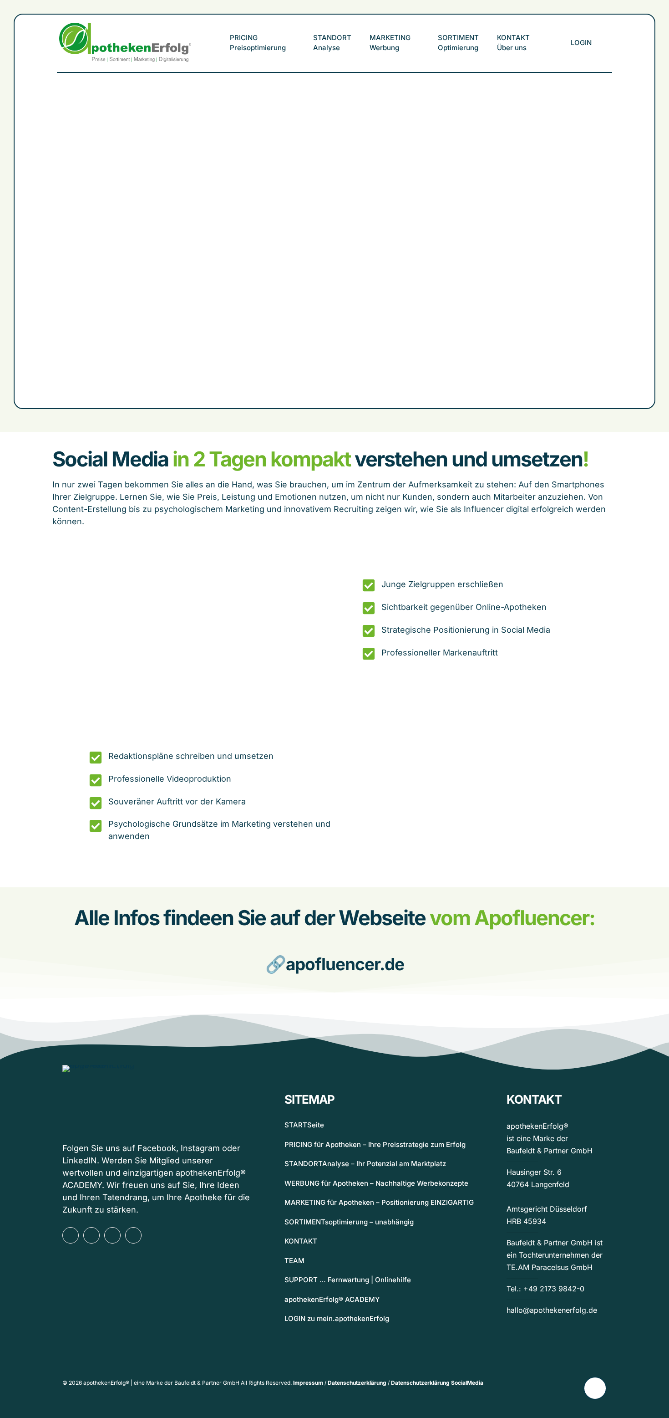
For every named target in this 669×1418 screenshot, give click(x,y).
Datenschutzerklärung (357, 1382)
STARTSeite (304, 1125)
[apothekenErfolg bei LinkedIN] (112, 1235)
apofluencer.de (345, 964)
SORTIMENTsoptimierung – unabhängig (349, 1222)
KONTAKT (300, 1241)
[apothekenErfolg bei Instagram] (91, 1235)
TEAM (294, 1260)
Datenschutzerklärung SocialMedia (437, 1382)
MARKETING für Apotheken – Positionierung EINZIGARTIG (379, 1202)
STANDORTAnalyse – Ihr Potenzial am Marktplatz (365, 1163)
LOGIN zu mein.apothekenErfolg (336, 1318)
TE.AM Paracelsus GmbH (550, 1267)
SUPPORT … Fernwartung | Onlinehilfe (347, 1279)
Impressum (308, 1382)
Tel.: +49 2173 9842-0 (545, 1288)
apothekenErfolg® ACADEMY (332, 1299)
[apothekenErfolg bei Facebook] (70, 1235)
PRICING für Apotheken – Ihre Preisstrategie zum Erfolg (375, 1144)
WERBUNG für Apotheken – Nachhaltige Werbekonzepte (376, 1183)
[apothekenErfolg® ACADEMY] (133, 1235)
